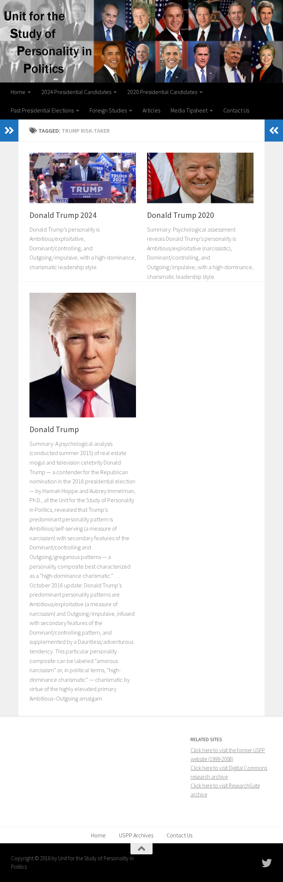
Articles (151, 110)
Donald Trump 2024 (63, 215)
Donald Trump (54, 429)
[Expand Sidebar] (9, 130)
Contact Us (236, 110)
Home (18, 92)
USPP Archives (136, 835)
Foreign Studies (108, 110)
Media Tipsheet (189, 110)
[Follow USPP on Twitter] (267, 863)
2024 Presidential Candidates (76, 92)
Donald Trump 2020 (180, 215)
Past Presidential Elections (42, 110)
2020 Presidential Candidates (162, 92)
